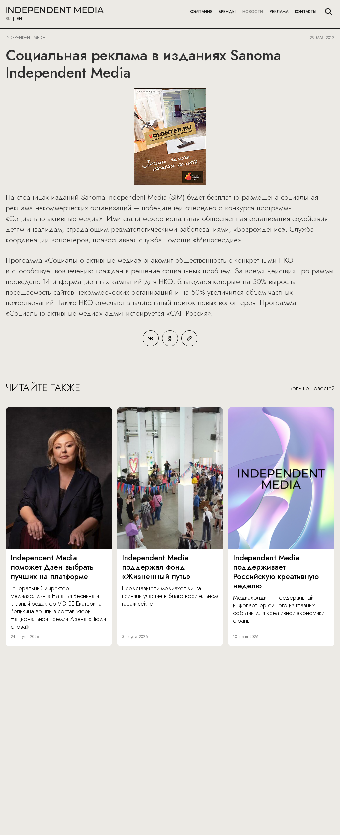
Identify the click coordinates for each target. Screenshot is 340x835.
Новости (252, 12)
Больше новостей (311, 388)
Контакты (305, 12)
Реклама (279, 12)
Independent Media (55, 10)
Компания (201, 12)
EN (19, 19)
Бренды (227, 12)
